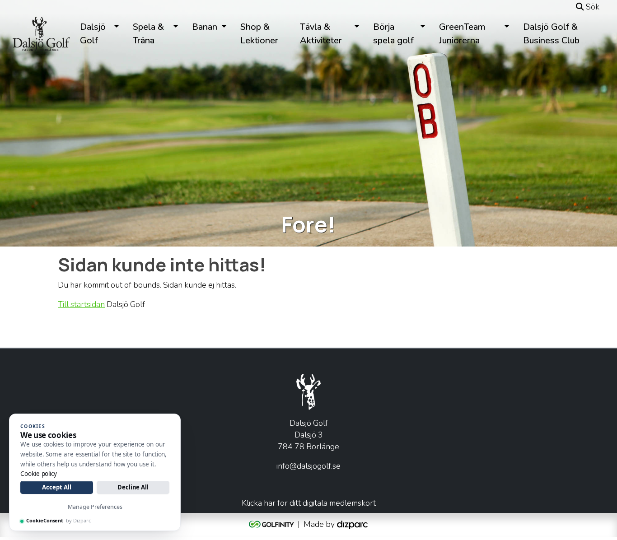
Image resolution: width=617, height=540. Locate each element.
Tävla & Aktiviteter (321, 34)
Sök (591, 6)
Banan (204, 27)
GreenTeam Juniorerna (462, 34)
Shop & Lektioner (259, 34)
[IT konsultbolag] (352, 523)
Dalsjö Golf (93, 34)
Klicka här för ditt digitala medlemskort (309, 503)
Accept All (56, 487)
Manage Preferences (95, 507)
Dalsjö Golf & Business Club (551, 34)
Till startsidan (81, 304)
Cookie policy (38, 474)
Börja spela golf (393, 34)
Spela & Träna (148, 34)
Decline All (133, 487)
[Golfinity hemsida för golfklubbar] (272, 523)
